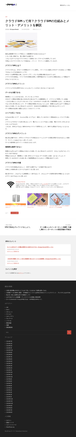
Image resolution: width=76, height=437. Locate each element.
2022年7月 (9, 356)
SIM (6, 16)
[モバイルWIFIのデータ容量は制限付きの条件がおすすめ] (37, 199)
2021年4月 (9, 390)
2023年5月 (9, 345)
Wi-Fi (7, 309)
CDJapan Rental (14, 29)
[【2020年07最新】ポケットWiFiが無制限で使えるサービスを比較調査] (59, 199)
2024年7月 (9, 341)
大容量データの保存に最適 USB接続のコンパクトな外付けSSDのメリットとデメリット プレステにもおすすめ (38, 292)
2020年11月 (9, 401)
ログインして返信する (13, 251)
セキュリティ (10, 316)
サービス (8, 314)
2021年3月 (9, 392)
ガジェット (9, 312)
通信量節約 (9, 327)
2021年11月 (9, 374)
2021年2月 (9, 394)
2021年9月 (9, 379)
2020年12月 (9, 399)
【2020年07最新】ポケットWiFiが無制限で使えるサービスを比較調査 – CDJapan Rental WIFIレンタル (34, 258)
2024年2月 (9, 343)
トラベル (8, 320)
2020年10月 (9, 403)
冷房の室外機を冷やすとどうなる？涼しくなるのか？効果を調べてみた (26, 290)
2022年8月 (9, 354)
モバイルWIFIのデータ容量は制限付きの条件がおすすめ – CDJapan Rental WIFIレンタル (30, 247)
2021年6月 (9, 385)
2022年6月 (9, 359)
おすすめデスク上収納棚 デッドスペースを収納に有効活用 (24, 297)
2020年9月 (9, 405)
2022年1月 (9, 370)
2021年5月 (9, 388)
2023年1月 (9, 348)
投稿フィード (10, 422)
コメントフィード (11, 424)
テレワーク (9, 318)
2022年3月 (9, 365)
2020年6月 (9, 412)
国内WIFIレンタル (65, 5)
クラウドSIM (14, 213)
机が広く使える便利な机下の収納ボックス (18, 295)
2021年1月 (9, 396)
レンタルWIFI (45, 183)
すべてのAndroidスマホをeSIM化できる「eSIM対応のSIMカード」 (24, 299)
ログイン (20, 273)
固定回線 (8, 323)
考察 (7, 325)
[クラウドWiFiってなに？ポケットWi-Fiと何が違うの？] (15, 199)
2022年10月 (9, 350)
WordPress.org (10, 427)
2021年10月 (9, 376)
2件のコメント (37, 29)
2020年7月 (9, 410)
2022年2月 (9, 368)
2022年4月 (9, 363)
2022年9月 (9, 352)
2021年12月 (9, 372)
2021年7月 (9, 383)
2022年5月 (9, 361)
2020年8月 (9, 407)
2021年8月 (9, 381)
